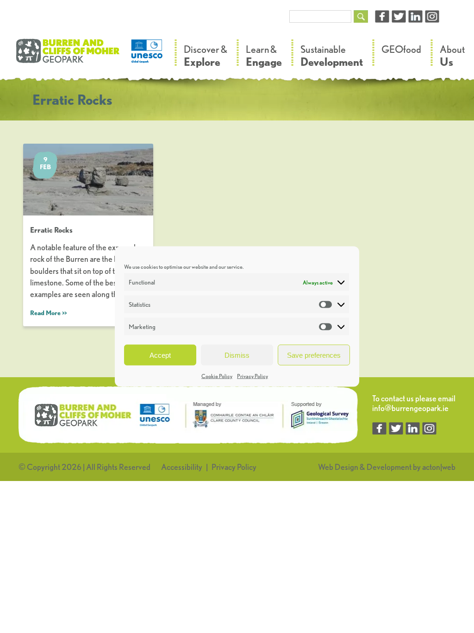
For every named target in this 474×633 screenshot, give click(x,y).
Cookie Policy (216, 376)
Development (389, 467)
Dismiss (237, 355)
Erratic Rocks (51, 230)
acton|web (438, 467)
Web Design (338, 467)
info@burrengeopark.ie (410, 408)
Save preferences (314, 355)
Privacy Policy (252, 376)
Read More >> (48, 312)
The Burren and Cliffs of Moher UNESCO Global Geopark (90, 55)
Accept (160, 355)
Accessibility (181, 467)
